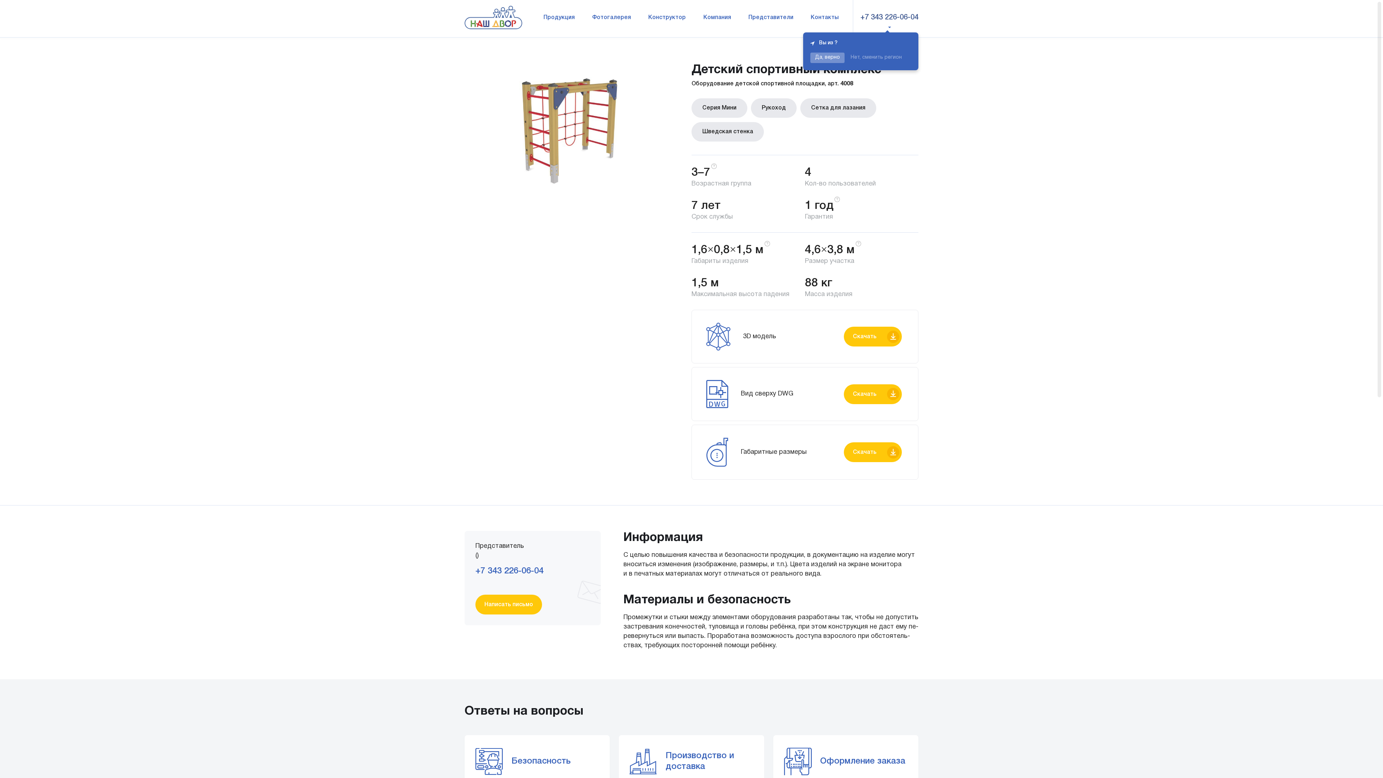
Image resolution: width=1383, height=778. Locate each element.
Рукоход (774, 108)
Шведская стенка (727, 131)
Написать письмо (508, 604)
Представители (770, 17)
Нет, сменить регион (876, 57)
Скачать (865, 336)
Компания (717, 17)
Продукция (559, 17)
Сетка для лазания (838, 108)
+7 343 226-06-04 (889, 17)
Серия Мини (719, 108)
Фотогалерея (611, 17)
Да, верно (827, 57)
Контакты (825, 17)
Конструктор (667, 17)
